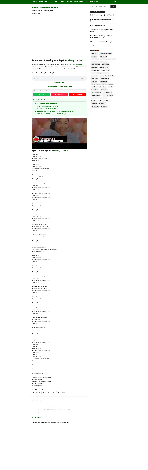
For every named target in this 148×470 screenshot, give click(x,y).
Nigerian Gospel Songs (52, 7)
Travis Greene (94, 100)
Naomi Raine (94, 81)
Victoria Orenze (95, 106)
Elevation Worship (95, 64)
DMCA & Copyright (93, 2)
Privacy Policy (99, 466)
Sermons (69, 2)
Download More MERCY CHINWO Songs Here (59, 86)
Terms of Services (90, 466)
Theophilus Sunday (95, 95)
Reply (39, 412)
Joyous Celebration (103, 73)
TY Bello (108, 100)
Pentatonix (110, 84)
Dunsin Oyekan (102, 61)
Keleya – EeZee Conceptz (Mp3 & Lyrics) (47, 106)
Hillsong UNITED (95, 70)
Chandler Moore (103, 56)
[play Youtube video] (59, 133)
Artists (62, 2)
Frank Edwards (105, 64)
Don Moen (93, 61)
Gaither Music (94, 67)
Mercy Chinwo (75, 60)
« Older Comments (36, 417)
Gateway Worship (104, 67)
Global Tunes (53, 2)
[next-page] (93, 45)
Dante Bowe (112, 59)
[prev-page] (91, 45)
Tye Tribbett (94, 103)
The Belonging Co (108, 92)
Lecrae (101, 75)
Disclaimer (113, 466)
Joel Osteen (94, 73)
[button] (115, 2)
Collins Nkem (36, 13)
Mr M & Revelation (105, 78)
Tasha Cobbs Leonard (96, 92)
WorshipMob (104, 106)
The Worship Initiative (108, 95)
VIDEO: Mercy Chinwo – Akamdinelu (47, 103)
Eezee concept (38, 66)
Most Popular (36, 7)
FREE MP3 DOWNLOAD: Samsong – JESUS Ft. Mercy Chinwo (53, 114)
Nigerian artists (76, 64)
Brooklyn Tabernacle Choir (106, 53)
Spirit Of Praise (94, 89)
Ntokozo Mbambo (95, 84)
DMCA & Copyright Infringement (109, 468)
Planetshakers (103, 86)
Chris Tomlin (104, 59)
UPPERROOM (102, 103)
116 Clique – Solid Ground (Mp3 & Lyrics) (101, 41)
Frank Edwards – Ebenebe (97, 25)
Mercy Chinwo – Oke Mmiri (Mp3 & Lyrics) (48, 108)
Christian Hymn (94, 59)
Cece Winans (94, 56)
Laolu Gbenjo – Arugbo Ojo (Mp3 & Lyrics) (102, 15)
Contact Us (106, 466)
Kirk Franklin (94, 75)
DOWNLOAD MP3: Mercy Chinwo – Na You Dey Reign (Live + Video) (55, 111)
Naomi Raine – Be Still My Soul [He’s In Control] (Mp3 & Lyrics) (101, 36)
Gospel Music (43, 2)
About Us (82, 466)
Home (35, 2)
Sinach (110, 86)
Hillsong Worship (106, 70)
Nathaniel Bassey (103, 81)
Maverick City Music (110, 75)
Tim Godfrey (94, 98)
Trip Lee (102, 100)
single (56, 68)
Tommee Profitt (103, 98)
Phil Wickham (94, 86)
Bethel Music (94, 53)
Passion (104, 84)
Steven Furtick (104, 89)
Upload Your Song (79, 2)
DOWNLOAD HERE (59, 82)
